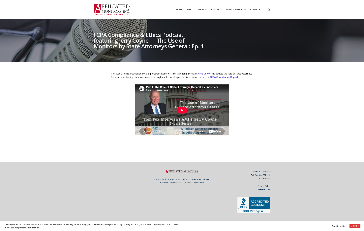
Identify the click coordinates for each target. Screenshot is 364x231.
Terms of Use (264, 189)
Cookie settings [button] (339, 226)
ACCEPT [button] (355, 226)
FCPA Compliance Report (224, 77)
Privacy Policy (264, 186)
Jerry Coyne (204, 73)
